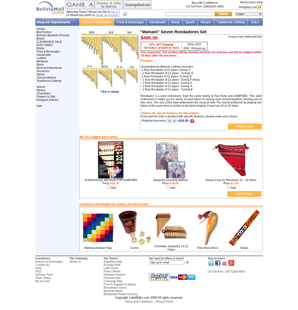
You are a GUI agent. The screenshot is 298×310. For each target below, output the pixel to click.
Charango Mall (113, 281)
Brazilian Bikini (113, 291)
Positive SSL (149, 308)
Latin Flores (111, 268)
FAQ (38, 271)
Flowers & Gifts (46, 96)
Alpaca (41, 90)
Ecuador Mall (112, 265)
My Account (247, 2)
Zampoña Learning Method (170, 180)
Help (260, 2)
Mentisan (42, 61)
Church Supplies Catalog (119, 284)
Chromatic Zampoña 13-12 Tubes (171, 248)
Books (40, 38)
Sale (39, 106)
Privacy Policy (164, 301)
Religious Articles (47, 100)
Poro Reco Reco (207, 248)
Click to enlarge (109, 91)
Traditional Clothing (49, 80)
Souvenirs (43, 71)
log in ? (115, 11)
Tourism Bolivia (46, 77)
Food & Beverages (48, 51)
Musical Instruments (49, 67)
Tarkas (244, 248)
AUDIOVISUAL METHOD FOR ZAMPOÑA (111, 180)
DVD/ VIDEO (45, 45)
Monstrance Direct (115, 287)
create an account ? (107, 15)
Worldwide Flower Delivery (121, 294)
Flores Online (112, 271)
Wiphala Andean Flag (98, 248)
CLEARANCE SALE (49, 41)
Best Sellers (44, 32)
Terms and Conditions (139, 301)
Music (40, 64)
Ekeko (40, 48)
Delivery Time (44, 274)
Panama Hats (112, 278)
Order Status (43, 278)
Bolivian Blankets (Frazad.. (53, 35)
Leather (41, 58)
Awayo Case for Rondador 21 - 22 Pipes (230, 180)
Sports (41, 74)
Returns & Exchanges (49, 261)
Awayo (41, 28)
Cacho (134, 248)
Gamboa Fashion (114, 274)
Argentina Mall (113, 261)
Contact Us (42, 265)
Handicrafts (44, 54)
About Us (75, 261)
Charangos (44, 93)
